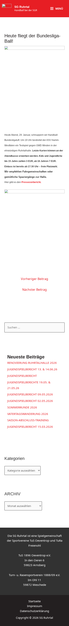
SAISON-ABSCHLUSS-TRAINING (28, 420)
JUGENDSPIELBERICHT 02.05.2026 (30, 401)
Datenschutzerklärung (34, 611)
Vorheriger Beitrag (34, 279)
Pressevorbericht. (31, 182)
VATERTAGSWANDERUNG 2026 (27, 414)
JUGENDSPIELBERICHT (22, 376)
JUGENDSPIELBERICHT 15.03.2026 (30, 426)
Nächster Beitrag (34, 289)
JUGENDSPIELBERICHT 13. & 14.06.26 (32, 369)
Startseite (34, 601)
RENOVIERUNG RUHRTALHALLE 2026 (32, 363)
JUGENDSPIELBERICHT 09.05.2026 (30, 394)
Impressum (34, 606)
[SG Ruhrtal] (7, 8)
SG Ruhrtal (21, 6)
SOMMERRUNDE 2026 (22, 407)
